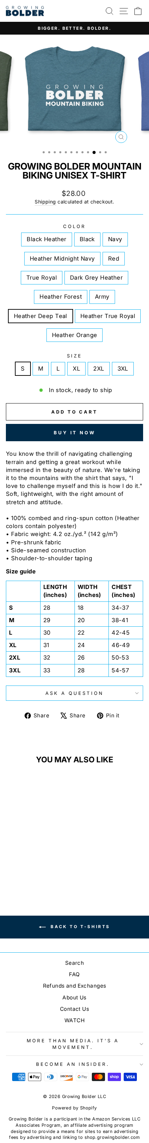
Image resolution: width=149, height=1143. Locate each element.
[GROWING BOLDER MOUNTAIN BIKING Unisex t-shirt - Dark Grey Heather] (12, 874)
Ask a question (74, 693)
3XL (122, 368)
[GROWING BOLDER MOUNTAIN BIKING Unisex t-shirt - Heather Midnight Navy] (35, 868)
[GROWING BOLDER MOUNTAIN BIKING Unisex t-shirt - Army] (27, 874)
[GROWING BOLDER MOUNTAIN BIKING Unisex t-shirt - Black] (20, 868)
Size (74, 356)
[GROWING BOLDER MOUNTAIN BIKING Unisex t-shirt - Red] (43, 868)
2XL (98, 368)
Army (102, 296)
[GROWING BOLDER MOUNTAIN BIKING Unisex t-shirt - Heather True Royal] (43, 874)
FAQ (74, 974)
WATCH (74, 1020)
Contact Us (74, 1009)
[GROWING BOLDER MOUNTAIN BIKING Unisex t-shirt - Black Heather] (12, 868)
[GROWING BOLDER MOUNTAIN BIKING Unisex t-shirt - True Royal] (51, 868)
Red (113, 258)
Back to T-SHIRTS (79, 926)
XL (76, 368)
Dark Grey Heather (96, 277)
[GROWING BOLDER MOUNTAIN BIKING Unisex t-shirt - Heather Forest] (20, 874)
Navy (115, 239)
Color (74, 226)
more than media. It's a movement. (73, 1044)
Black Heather (46, 239)
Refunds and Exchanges (74, 985)
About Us (74, 997)
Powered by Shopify (74, 1107)
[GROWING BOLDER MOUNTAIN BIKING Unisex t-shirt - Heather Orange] (51, 874)
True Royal (41, 277)
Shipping (45, 202)
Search (74, 963)
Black (87, 239)
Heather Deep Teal (40, 315)
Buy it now (74, 432)
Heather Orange (74, 335)
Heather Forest (61, 296)
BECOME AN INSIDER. (73, 1064)
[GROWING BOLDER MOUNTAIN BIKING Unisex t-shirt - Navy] (27, 868)
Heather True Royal (107, 315)
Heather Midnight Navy (62, 258)
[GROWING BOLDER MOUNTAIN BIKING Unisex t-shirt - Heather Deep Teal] (35, 874)
